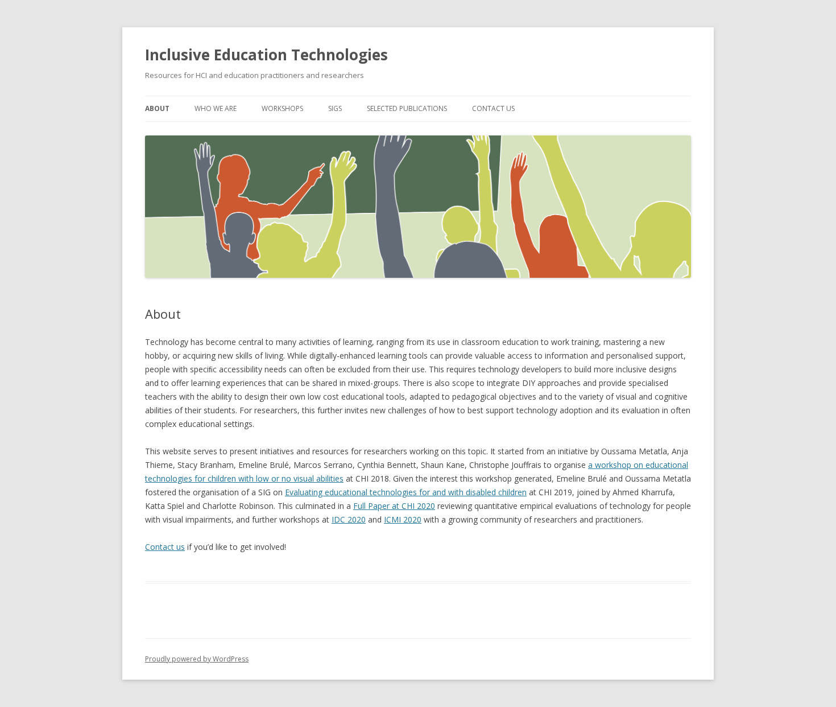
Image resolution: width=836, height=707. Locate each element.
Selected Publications (407, 108)
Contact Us (493, 108)
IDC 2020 (349, 519)
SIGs (335, 108)
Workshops (282, 108)
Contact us (165, 546)
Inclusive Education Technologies (266, 54)
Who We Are (215, 108)
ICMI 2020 (402, 519)
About (157, 108)
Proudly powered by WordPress (197, 659)
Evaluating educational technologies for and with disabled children (406, 492)
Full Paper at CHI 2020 (394, 505)
